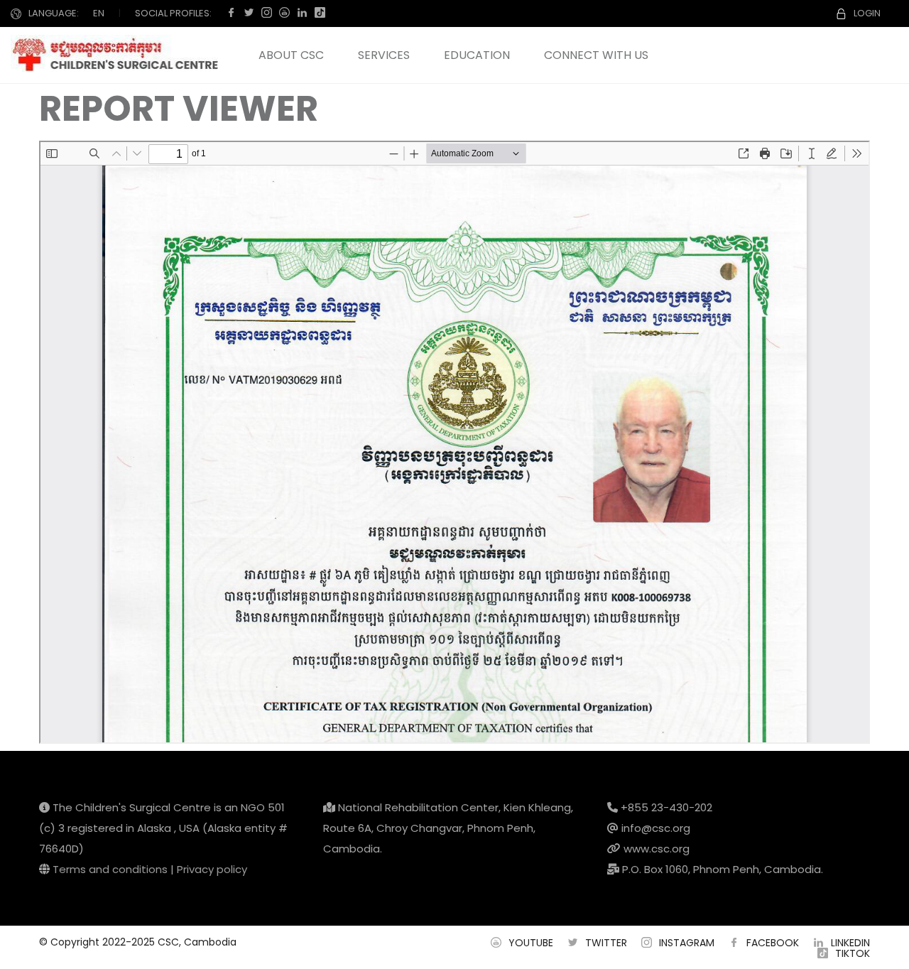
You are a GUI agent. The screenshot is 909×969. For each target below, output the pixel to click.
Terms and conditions (110, 869)
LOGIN (867, 13)
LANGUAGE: (53, 13)
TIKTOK (852, 953)
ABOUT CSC (291, 55)
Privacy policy (212, 869)
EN (98, 13)
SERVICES (384, 55)
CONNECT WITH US (596, 55)
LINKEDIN (850, 943)
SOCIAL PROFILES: (173, 13)
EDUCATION (477, 55)
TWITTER (606, 943)
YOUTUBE (530, 943)
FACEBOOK (772, 943)
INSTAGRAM (686, 943)
